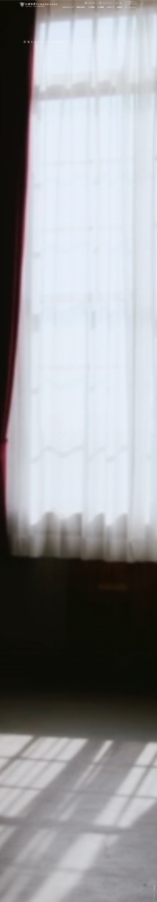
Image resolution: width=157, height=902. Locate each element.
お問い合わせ (132, 7)
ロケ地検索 (91, 7)
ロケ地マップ (110, 7)
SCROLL (154, 892)
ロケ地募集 (100, 7)
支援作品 (119, 7)
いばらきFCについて (68, 7)
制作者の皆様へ (81, 7)
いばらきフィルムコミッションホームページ (38, 4)
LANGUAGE (91, 3)
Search (117, 3)
